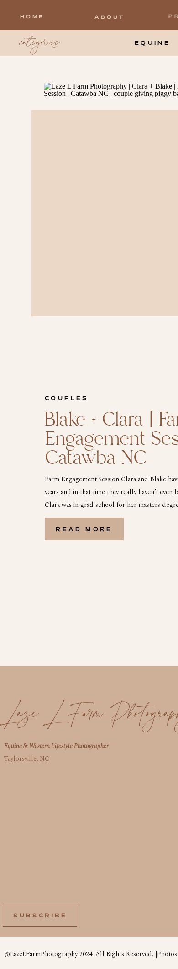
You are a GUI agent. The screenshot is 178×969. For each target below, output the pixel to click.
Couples (67, 398)
